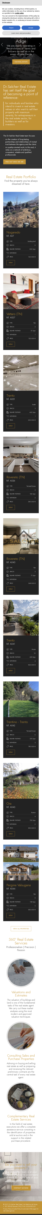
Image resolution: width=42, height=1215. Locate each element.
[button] (2, 44)
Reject (11, 28)
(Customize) (24, 1209)
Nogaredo (13, 232)
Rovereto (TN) (15, 477)
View (11, 262)
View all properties (21, 929)
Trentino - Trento (17, 722)
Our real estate (21, 54)
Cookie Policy (17, 1209)
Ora (8, 803)
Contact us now (21, 1188)
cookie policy (19, 13)
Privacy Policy (7, 1209)
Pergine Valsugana (18, 885)
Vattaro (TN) (14, 314)
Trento (10, 395)
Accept (30, 28)
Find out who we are (14, 162)
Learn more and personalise (21, 33)
